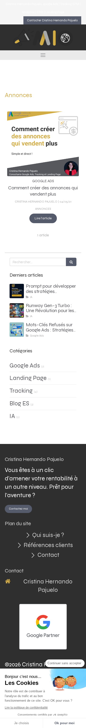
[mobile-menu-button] (43, 55)
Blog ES (19, 403)
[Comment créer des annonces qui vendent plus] (43, 143)
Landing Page (28, 378)
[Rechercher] (71, 262)
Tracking (21, 390)
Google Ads (25, 365)
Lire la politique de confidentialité (26, 707)
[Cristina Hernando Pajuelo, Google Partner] (43, 627)
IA (12, 416)
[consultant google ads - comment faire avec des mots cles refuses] (17, 329)
